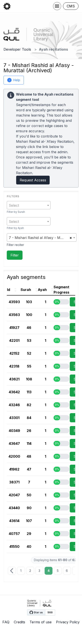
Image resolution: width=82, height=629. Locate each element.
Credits (19, 622)
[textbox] (28, 205)
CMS (71, 6)
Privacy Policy (68, 622)
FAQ (5, 622)
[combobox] (29, 205)
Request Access (33, 180)
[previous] (12, 571)
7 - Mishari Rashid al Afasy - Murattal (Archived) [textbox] (39, 237)
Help (14, 80)
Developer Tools (17, 49)
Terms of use (41, 622)
